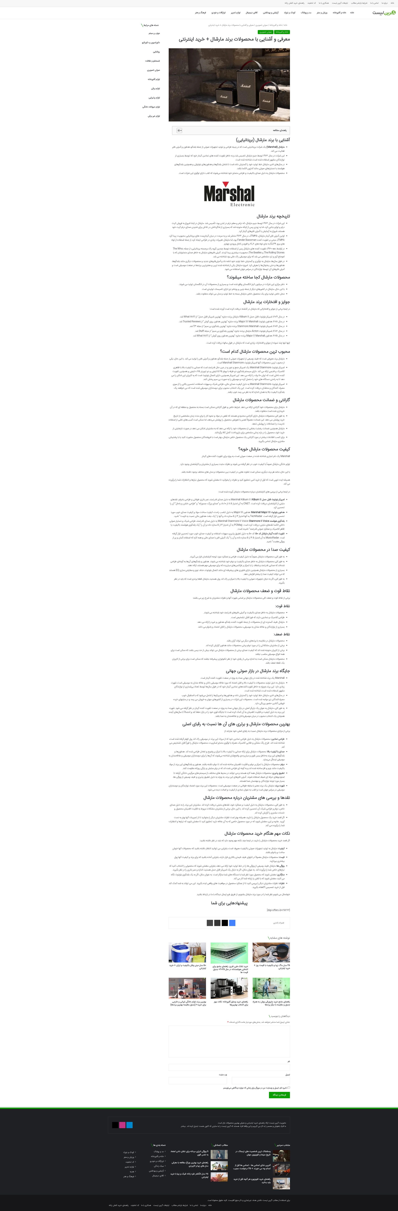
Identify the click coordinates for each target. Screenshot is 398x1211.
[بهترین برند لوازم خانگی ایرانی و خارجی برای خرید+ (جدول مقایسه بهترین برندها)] (187, 988)
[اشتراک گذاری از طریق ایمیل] (217, 923)
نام (289, 1061)
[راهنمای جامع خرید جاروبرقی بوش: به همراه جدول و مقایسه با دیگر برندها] (271, 988)
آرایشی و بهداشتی (270, 13)
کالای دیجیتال (251, 13)
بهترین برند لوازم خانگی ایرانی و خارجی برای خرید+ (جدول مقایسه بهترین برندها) (188, 1003)
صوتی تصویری (261, 25)
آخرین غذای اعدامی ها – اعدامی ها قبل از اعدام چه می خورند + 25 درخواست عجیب (252, 1167)
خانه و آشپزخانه (339, 13)
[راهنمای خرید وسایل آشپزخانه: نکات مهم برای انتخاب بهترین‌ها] (229, 988)
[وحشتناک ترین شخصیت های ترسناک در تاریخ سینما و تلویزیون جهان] (281, 1156)
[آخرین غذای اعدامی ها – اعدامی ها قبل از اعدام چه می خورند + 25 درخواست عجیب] (281, 1169)
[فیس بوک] (232, 923)
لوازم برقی (155, 88)
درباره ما (385, 3)
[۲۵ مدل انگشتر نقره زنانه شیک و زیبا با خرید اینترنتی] (219, 1176)
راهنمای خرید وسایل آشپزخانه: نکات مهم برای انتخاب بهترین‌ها (231, 1003)
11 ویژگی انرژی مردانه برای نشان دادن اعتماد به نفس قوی (189, 1153)
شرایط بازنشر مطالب (359, 3)
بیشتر (183, 1126)
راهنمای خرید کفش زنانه (294, 3)
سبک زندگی (159, 1166)
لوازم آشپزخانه (154, 79)
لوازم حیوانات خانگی (151, 107)
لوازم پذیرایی (154, 98)
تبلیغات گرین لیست (340, 3)
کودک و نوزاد (289, 13)
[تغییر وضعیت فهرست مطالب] (177, 130)
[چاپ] (210, 923)
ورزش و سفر (322, 13)
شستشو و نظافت (152, 61)
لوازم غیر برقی (154, 116)
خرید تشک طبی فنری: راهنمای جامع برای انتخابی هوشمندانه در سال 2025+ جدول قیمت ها (230, 969)
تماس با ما (374, 3)
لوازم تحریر (235, 13)
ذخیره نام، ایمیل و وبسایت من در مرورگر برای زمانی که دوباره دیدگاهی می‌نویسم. (255, 1088)
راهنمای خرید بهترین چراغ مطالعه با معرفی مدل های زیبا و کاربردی (190, 1164)
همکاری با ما (324, 3)
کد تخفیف (312, 3)
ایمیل (288, 1074)
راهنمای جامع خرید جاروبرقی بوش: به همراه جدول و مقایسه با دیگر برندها (271, 1003)
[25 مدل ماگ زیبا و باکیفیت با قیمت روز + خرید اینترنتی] (271, 952)
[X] (225, 923)
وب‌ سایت (223, 1074)
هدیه (132, 1171)
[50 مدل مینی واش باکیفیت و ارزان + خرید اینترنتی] (187, 952)
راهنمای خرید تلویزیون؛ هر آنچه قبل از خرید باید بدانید (252, 1180)
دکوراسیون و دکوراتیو (151, 43)
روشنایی (156, 52)
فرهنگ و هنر (200, 13)
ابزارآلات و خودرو (218, 13)
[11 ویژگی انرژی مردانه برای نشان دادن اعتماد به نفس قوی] (219, 1154)
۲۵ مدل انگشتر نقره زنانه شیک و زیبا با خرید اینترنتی (189, 1175)
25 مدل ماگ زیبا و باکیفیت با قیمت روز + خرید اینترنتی (272, 967)
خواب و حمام (154, 33)
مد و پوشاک (306, 13)
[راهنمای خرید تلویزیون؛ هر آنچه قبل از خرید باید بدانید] (281, 1183)
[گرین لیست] (384, 12)
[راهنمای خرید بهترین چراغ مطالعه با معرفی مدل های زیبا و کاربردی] (219, 1165)
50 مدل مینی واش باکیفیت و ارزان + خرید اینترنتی (187, 967)
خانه (392, 3)
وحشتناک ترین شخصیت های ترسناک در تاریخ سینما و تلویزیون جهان (253, 1153)
